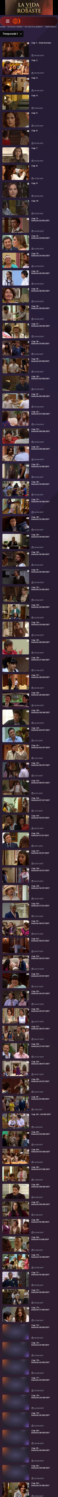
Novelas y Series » (15, 27)
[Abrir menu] (7, 21)
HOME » (3, 27)
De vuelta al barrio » (34, 27)
